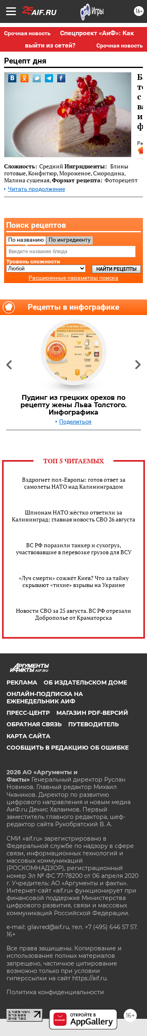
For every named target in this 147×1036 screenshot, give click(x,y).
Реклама (22, 682)
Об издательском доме (85, 682)
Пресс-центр (28, 712)
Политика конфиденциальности (55, 992)
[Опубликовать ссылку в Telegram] (49, 78)
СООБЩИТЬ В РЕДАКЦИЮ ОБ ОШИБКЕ (68, 747)
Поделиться (75, 422)
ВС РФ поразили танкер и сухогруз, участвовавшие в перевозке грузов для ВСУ (73, 548)
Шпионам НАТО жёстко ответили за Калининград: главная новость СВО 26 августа (73, 516)
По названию (26, 239)
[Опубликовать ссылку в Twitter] (37, 78)
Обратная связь (34, 724)
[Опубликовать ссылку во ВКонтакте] (12, 78)
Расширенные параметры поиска (73, 277)
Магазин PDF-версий (92, 712)
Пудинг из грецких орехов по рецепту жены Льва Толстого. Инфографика (73, 405)
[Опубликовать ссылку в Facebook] (61, 78)
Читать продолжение (36, 189)
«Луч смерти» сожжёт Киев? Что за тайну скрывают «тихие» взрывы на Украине (74, 581)
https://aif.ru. (90, 978)
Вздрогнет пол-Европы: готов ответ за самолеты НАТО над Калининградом (73, 483)
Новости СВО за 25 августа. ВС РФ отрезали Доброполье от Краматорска (73, 614)
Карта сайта (28, 736)
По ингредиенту (70, 239)
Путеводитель (93, 724)
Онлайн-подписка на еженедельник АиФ (45, 697)
